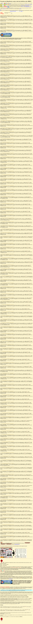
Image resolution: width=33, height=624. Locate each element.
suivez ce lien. (4, 8)
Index (10, 3)
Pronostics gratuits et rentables (28, 4)
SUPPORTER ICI (17, 544)
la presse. (20, 8)
